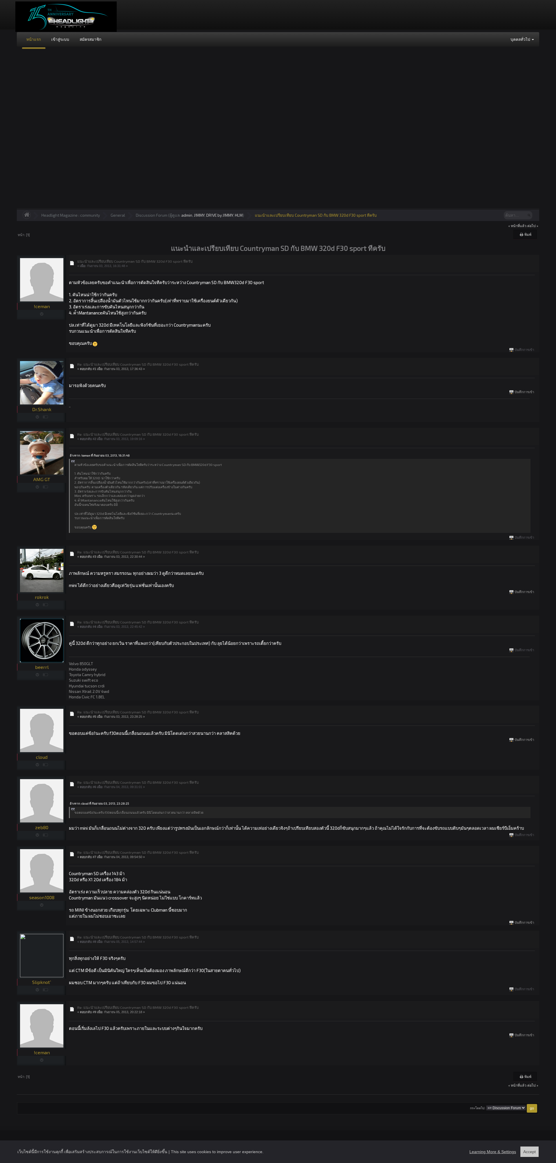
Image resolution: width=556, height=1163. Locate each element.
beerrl (42, 667)
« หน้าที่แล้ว (517, 226)
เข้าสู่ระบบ (60, 39)
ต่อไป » (532, 226)
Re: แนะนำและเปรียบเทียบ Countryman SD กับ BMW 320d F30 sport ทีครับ (138, 364)
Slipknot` (41, 982)
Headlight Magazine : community (70, 215)
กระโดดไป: (477, 1108)
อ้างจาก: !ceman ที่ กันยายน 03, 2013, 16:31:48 (100, 455)
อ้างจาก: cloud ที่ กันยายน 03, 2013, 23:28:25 (99, 803)
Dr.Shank (41, 409)
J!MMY (199, 215)
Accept (529, 1151)
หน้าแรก (33, 39)
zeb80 (41, 827)
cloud (41, 757)
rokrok (42, 597)
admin (186, 215)
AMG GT (41, 479)
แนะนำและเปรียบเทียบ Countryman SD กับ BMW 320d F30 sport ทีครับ (316, 215)
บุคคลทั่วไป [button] (521, 39)
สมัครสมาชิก (90, 39)
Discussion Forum (151, 215)
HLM (239, 215)
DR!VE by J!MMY (219, 215)
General (118, 215)
